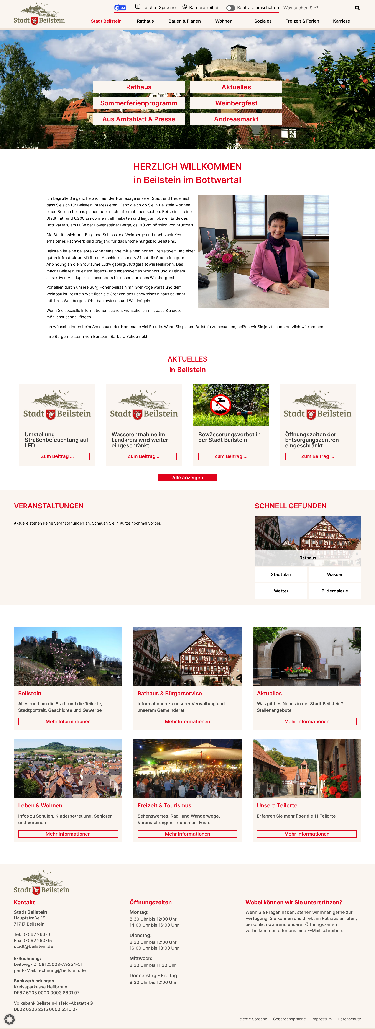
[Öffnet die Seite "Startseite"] (39, 13)
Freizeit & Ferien (302, 21)
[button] (9, 1019)
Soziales (263, 21)
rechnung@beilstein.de (61, 970)
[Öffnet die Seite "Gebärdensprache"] (120, 7)
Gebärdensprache (289, 1019)
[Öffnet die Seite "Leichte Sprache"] (137, 6)
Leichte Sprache (159, 7)
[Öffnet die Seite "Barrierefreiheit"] (184, 6)
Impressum (322, 1019)
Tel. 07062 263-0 (32, 934)
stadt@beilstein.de (33, 946)
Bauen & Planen (185, 21)
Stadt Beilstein (106, 21)
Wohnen (223, 21)
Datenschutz (349, 1019)
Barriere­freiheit (204, 7)
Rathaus (145, 21)
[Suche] (357, 8)
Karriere (341, 21)
